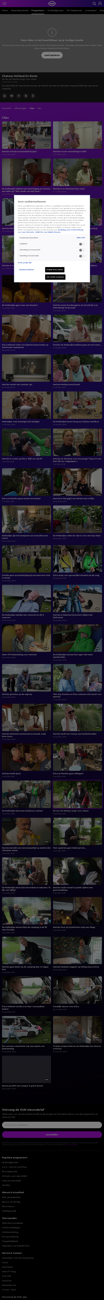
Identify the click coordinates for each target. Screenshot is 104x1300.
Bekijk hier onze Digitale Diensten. (48, 232)
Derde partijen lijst (25, 262)
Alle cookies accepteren (55, 277)
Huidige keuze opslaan (55, 269)
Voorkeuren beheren (26, 269)
